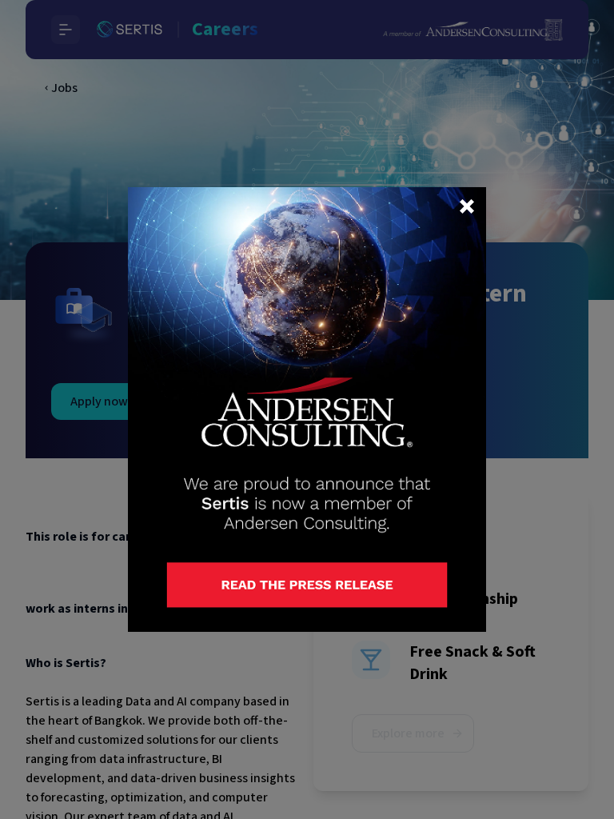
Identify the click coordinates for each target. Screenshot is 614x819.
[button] (467, 206)
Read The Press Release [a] (234, 573)
